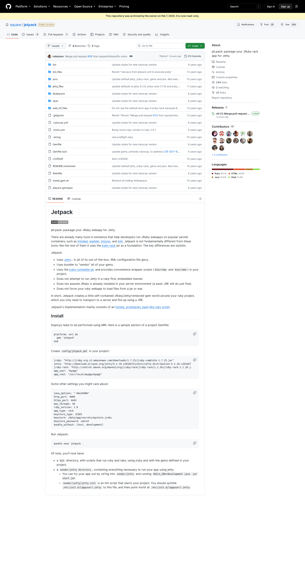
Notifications (247, 24)
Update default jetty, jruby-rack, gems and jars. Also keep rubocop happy (155, 79)
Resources (60, 6)
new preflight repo (122, 137)
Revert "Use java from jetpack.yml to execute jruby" (142, 71)
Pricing (124, 6)
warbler (94, 241)
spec (55, 100)
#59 (90, 56)
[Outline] (200, 198)
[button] (195, 333)
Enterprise (106, 6)
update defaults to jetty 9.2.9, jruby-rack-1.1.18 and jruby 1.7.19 (148, 86)
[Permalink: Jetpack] (48, 212)
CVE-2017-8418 (172, 151)
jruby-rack (109, 245)
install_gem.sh (61, 180)
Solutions (40, 6)
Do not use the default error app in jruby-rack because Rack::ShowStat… (154, 108)
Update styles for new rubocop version (134, 64)
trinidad (82, 241)
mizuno (105, 241)
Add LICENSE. (120, 158)
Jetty (67, 259)
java (55, 79)
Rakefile (57, 173)
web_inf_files (60, 108)
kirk (120, 241)
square (15, 25)
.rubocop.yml (60, 122)
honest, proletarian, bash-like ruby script (142, 307)
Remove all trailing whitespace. (130, 180)
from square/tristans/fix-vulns (110, 56)
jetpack (30, 25)
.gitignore (58, 115)
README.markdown (64, 166)
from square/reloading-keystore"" (178, 115)
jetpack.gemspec (63, 187)
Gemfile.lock (60, 151)
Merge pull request (76, 56)
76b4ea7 (163, 56)
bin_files (57, 71)
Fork (268, 24)
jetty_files (58, 86)
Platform (21, 6)
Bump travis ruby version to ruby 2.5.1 (134, 129)
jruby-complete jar (81, 269)
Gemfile (57, 144)
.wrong (57, 137)
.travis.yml (59, 129)
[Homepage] (8, 6)
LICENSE (58, 158)
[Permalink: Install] (48, 315)
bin (54, 64)
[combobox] (161, 45)
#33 (155, 115)
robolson (58, 56)
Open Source (83, 6)
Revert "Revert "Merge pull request (132, 115)
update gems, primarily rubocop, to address (137, 151)
